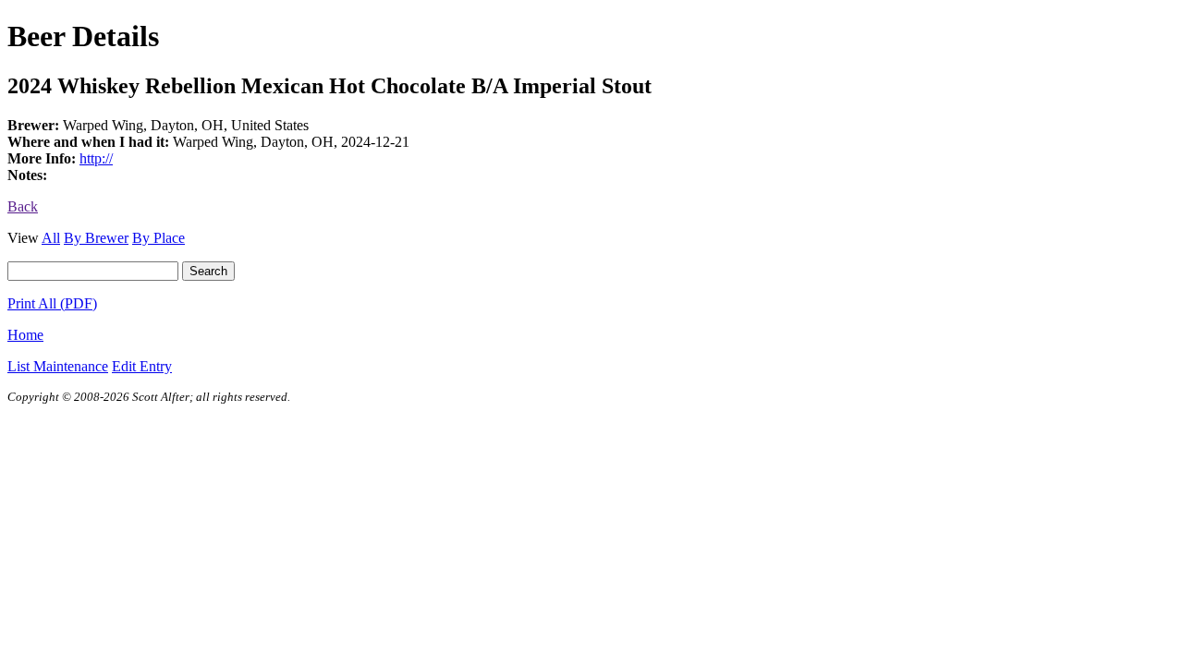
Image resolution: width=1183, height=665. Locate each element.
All (51, 238)
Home (25, 335)
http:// (96, 158)
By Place (158, 238)
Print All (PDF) (52, 303)
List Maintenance (57, 366)
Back (22, 206)
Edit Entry (142, 366)
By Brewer (96, 238)
